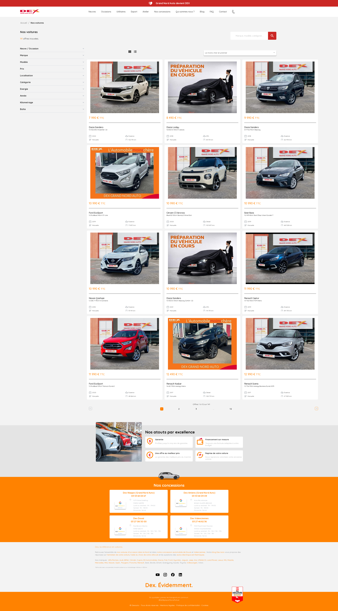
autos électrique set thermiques (190, 555)
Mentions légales (167, 605)
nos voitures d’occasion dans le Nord (133, 552)
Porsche (133, 563)
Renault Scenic (251, 383)
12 (231, 409)
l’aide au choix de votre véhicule (144, 555)
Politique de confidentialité (188, 605)
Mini (106, 563)
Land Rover (212, 560)
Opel (117, 563)
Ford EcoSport (96, 212)
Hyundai (177, 560)
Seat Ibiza (249, 212)
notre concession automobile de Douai (174, 552)
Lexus (220, 560)
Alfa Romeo (113, 560)
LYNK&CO (202, 560)
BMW (126, 560)
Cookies (204, 605)
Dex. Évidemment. (169, 585)
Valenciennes (199, 552)
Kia (195, 560)
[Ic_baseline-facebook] (173, 575)
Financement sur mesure (217, 439)
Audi (121, 560)
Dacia (160, 560)
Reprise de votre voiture (216, 453)
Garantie (159, 439)
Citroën (133, 560)
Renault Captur (251, 298)
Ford (170, 560)
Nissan (111, 563)
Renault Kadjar (174, 383)
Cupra (139, 560)
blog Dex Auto (218, 552)
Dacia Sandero (96, 127)
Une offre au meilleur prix (167, 453)
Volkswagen (192, 563)
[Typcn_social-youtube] (157, 575)
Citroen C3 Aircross (175, 212)
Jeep (191, 560)
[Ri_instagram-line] (165, 575)
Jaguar (185, 560)
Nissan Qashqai (96, 298)
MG (225, 560)
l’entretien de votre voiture (118, 555)
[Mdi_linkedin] (180, 575)
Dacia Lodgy (172, 127)
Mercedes (99, 563)
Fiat (165, 560)
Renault (140, 563)
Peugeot (124, 563)
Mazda (230, 560)
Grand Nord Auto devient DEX (173, 3)
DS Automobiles (150, 560)
